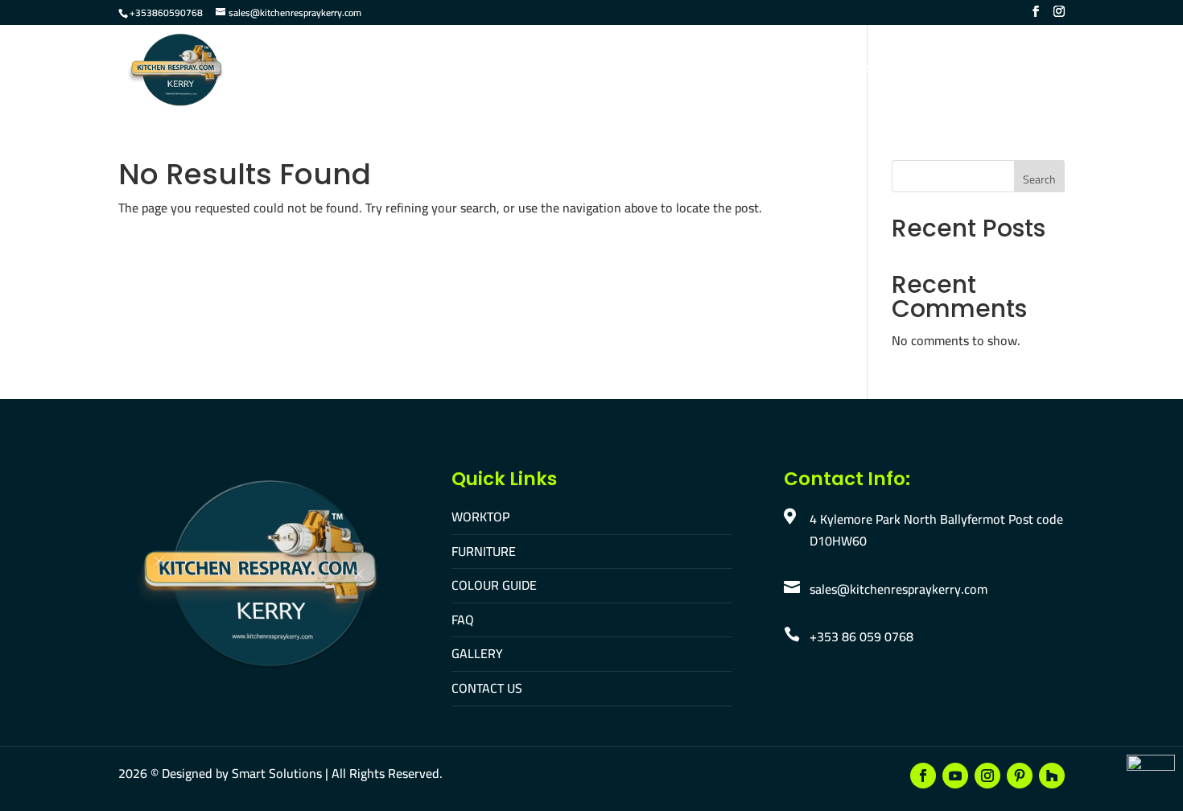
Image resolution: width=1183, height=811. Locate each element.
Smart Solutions (277, 773)
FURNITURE (483, 551)
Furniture (558, 71)
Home (409, 71)
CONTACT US (486, 688)
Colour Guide (654, 71)
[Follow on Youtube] (955, 775)
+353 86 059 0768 (861, 636)
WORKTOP (480, 516)
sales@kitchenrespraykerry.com (898, 589)
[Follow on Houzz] (1052, 775)
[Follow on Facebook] (923, 775)
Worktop (476, 71)
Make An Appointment (995, 71)
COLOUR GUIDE (494, 585)
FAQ (729, 71)
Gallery (787, 71)
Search (1039, 179)
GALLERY (477, 653)
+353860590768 (166, 12)
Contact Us (869, 71)
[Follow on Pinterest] (1020, 775)
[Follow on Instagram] (987, 775)
